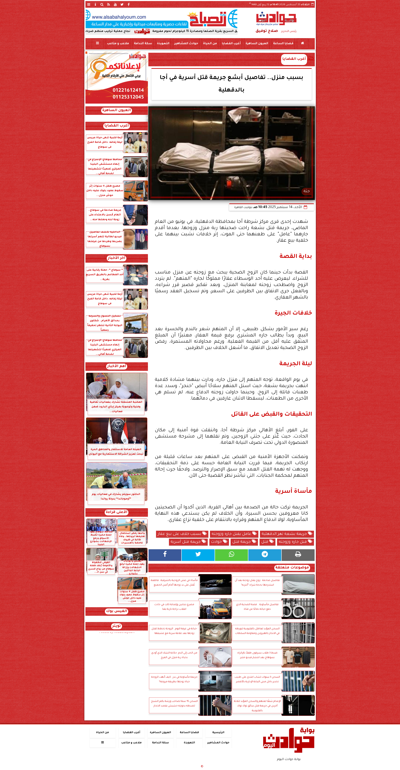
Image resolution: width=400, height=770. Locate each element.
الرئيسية (218, 732)
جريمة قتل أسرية (186, 542)
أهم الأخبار (116, 367)
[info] (95, 4)
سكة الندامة (143, 43)
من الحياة (210, 43)
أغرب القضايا (231, 43)
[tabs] (88, 4)
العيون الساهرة (256, 43)
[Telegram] (264, 555)
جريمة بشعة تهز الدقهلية (285, 534)
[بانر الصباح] (161, 18)
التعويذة (163, 43)
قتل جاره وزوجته (293, 542)
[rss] (108, 4)
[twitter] (122, 4)
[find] (102, 4)
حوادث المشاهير (186, 43)
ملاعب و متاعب (118, 43)
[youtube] (115, 4)
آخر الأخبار (116, 258)
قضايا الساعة (283, 43)
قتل (265, 542)
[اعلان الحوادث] (116, 103)
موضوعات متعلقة (292, 568)
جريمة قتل (242, 542)
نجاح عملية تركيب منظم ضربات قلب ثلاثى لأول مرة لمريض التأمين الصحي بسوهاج (110, 31)
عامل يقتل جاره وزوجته (232, 534)
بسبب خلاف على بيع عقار (180, 534)
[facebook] (128, 4)
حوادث (217, 542)
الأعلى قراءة (116, 512)
